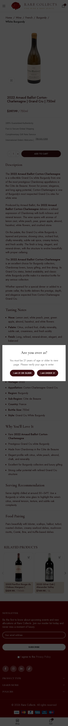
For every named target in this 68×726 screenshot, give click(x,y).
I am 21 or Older (22, 372)
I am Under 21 (47, 372)
